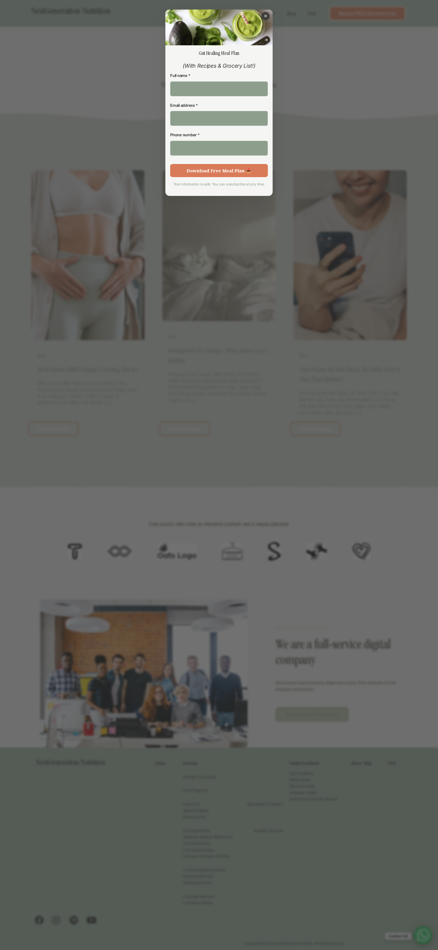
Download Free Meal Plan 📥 (219, 171)
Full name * (180, 75)
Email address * (184, 105)
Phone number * (185, 134)
